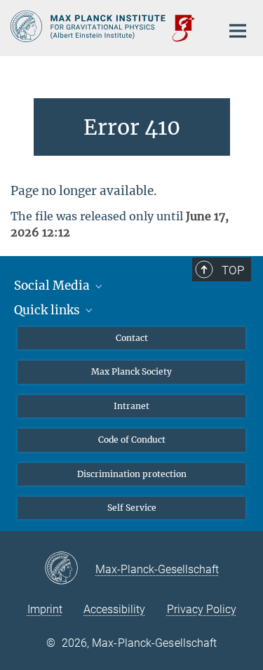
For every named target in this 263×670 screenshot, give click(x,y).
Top (233, 270)
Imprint (44, 609)
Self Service (131, 507)
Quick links (48, 310)
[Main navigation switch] (238, 31)
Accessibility (114, 609)
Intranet (131, 406)
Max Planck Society (131, 371)
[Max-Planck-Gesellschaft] (69, 569)
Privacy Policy (201, 609)
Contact (132, 338)
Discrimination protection (132, 474)
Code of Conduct (132, 439)
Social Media (53, 286)
